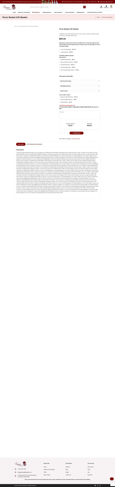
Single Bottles (80, 12)
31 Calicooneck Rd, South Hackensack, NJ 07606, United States (27, 476)
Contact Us (68, 475)
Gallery (67, 472)
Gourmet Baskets (69, 12)
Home (14, 12)
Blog (67, 469)
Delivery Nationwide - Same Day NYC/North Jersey (75, 1)
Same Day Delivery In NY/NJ (94, 12)
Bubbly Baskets (47, 12)
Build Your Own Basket (24, 12)
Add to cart (77, 133)
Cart (89, 472)
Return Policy (47, 475)
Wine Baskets (35, 12)
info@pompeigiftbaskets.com (106, 1)
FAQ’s (45, 472)
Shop (89, 469)
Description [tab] (21, 144)
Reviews (68, 466)
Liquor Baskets (58, 12)
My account (90, 466)
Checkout (90, 475)
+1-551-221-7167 (93, 1)
